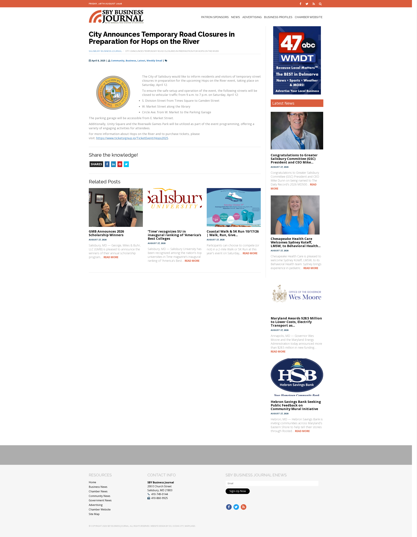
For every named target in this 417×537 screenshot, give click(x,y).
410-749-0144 (159, 494)
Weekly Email (154, 60)
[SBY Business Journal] (116, 16)
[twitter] (307, 4)
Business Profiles (278, 17)
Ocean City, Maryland (184, 526)
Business (131, 60)
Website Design (158, 526)
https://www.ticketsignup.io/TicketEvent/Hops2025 (132, 138)
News (235, 17)
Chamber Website (309, 17)
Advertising (252, 17)
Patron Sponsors (215, 17)
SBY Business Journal (118, 526)
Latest (141, 60)
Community (117, 60)
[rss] (314, 4)
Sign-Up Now (238, 491)
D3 (170, 526)
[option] (297, 60)
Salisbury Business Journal (105, 51)
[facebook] (300, 4)
